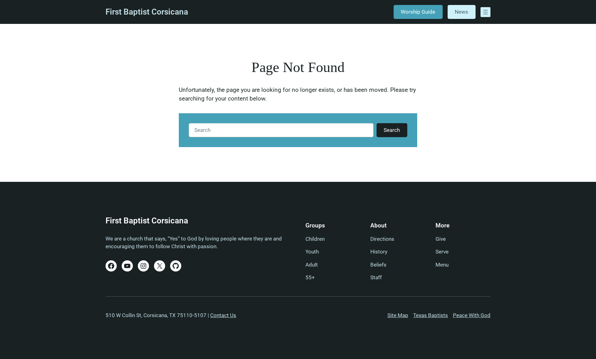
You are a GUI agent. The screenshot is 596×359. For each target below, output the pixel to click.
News (461, 12)
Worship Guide (418, 12)
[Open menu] (485, 12)
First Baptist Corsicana (147, 11)
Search (392, 130)
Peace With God (471, 315)
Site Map (397, 315)
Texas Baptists (430, 315)
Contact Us (223, 315)
